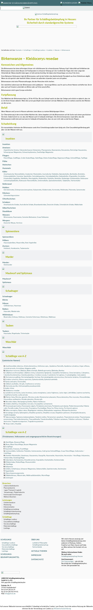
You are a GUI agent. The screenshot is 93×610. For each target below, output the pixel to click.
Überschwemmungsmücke (15, 473)
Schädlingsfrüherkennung (12, 511)
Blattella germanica (44, 370)
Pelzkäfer (50, 178)
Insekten (50, 50)
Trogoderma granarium (35, 421)
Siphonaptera (23, 413)
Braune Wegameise (30, 444)
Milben (6, 240)
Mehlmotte (64, 190)
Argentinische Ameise (11, 150)
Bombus (61, 370)
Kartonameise (18, 460)
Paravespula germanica (13, 406)
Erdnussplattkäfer (10, 176)
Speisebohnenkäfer (55, 181)
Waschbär (7, 347)
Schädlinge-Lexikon (39, 50)
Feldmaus (22, 317)
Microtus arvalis (33, 397)
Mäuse (6, 303)
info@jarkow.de (10, 594)
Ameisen (7, 148)
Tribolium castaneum (60, 419)
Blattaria (23, 370)
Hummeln (7, 168)
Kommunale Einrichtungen (13, 495)
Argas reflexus (84, 366)
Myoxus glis (38, 399)
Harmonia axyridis (12, 386)
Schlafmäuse (15, 469)
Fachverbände (37, 547)
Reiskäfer (58, 178)
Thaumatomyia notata (71, 417)
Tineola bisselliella (46, 419)
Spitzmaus (7, 282)
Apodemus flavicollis (56, 366)
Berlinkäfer (73, 174)
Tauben (6, 331)
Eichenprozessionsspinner (23, 190)
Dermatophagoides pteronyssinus (52, 377)
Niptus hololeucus (39, 402)
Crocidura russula (40, 375)
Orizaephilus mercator (25, 404)
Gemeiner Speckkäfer (23, 176)
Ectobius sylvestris (11, 379)
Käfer (5, 172)
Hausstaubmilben (10, 243)
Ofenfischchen (9, 199)
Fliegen (6, 156)
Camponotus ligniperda (43, 373)
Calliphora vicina (29, 373)
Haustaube (7, 333)
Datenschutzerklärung (63, 609)
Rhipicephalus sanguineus (52, 410)
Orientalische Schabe (66, 205)
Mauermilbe (20, 243)
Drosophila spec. (85, 377)
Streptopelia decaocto (77, 413)
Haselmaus (25, 455)
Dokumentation (9, 507)
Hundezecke (15, 248)
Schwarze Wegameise (28, 469)
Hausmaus (17, 306)
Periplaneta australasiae (60, 406)
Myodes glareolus (27, 399)
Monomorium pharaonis (48, 397)
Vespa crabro (9, 424)
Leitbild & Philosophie (39, 543)
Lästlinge (7, 528)
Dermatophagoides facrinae (30, 377)
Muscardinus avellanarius (12, 399)
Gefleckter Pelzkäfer (23, 451)
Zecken (6, 246)
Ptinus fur (50, 408)
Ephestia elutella (37, 379)
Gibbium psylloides (11, 384)
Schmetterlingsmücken (11, 195)
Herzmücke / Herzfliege (72, 455)
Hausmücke (59, 455)
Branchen (6, 483)
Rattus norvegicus (11, 410)
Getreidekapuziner (38, 176)
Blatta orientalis (32, 370)
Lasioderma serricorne (12, 393)
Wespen (7, 220)
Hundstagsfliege (19, 458)
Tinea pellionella (34, 419)
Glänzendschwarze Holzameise (30, 150)
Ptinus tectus (58, 408)
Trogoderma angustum (19, 421)
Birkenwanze (66, 50)
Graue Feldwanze (43, 217)
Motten (6, 187)
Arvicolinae (20, 368)
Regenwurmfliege (64, 158)
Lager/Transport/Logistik (12, 490)
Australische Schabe (26, 205)
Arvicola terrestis (10, 368)
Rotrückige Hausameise (78, 150)
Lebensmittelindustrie (11, 486)
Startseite (19, 50)
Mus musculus (74, 397)
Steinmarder (8, 265)
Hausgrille (41, 455)
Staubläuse (8, 211)
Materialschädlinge (10, 526)
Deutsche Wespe (9, 223)
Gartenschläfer (10, 451)
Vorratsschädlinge (10, 524)
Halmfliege (39, 158)
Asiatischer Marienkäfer (33, 174)
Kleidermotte (46, 190)
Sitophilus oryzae (49, 413)
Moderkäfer (43, 178)
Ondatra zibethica (12, 404)
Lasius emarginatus (39, 393)
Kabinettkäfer (63, 176)
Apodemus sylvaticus (71, 366)
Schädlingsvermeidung (11, 509)
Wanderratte (15, 311)
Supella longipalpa (10, 415)
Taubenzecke (24, 248)
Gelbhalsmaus (8, 306)
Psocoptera (33, 408)
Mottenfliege (20, 462)
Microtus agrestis (21, 397)
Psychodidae (42, 408)
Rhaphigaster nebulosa (35, 410)
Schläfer (8, 469)
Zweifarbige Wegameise (45, 152)
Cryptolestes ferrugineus (55, 375)
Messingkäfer (33, 178)
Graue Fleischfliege (67, 451)
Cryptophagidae (70, 375)
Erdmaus (15, 317)
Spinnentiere (9, 237)
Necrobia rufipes (11, 402)
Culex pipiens (81, 375)
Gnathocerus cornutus (32, 384)
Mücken (7, 193)
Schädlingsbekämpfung (11, 514)
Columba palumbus (27, 375)
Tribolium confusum (75, 419)
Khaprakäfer (73, 176)
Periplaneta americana (43, 406)
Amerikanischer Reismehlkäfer (14, 174)
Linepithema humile (10, 395)
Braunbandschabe (40, 205)
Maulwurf (7, 279)
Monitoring (7, 505)
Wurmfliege (45, 475)
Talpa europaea (10, 417)
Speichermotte (52, 469)
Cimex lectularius (75, 373)
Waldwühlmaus (11, 475)
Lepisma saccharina (83, 393)
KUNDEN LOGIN (70, 3)
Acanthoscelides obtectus (14, 366)
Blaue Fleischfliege (16, 444)
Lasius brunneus (26, 393)
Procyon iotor (23, 408)
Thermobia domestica (20, 419)
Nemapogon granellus (25, 402)
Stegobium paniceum (62, 413)
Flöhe (5, 161)
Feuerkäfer (9, 449)
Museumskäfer (30, 462)
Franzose (16, 449)
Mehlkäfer (24, 178)
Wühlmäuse (8, 315)
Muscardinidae (85, 397)
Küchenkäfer (49, 460)
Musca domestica (62, 397)
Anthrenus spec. (43, 366)
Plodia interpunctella (76, 406)
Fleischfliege (8, 158)
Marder (6, 262)
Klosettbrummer (29, 460)
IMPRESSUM (36, 555)
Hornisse (19, 223)
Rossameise (65, 150)
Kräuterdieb (8, 178)
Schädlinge (27, 50)
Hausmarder (50, 455)
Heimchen (7, 165)
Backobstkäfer (64, 174)
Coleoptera (85, 373)
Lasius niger (63, 393)
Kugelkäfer (16, 178)
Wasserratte (21, 475)
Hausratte (7, 311)
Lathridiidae (72, 393)
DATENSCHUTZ (37, 559)
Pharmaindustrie (9, 488)
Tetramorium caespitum (55, 417)
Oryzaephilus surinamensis (43, 404)
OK (54, 609)
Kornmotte (56, 190)
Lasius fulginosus (52, 393)
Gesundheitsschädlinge (11, 522)
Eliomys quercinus (25, 379)
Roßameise (9, 467)
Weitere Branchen (10, 497)
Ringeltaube (16, 333)
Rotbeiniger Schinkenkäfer (71, 178)
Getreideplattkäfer (52, 176)
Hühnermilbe (8, 458)
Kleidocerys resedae (12, 390)
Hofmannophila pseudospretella (29, 386)
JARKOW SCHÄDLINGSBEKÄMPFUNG (20, 3)
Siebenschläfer (41, 469)
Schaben (7, 202)
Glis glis (21, 384)
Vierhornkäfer (75, 181)
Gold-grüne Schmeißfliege (51, 451)
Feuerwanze (17, 217)
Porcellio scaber (13, 408)
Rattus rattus (22, 410)
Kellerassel (8, 184)
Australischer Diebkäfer (50, 174)
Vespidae (18, 424)
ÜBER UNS (35, 540)
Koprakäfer (40, 460)
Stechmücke (62, 469)
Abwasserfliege (19, 442)
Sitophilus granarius (35, 413)
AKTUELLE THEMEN (39, 551)
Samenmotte (80, 190)
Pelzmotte (72, 190)
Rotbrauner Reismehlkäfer (28, 181)
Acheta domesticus (30, 366)
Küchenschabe (59, 460)
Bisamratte (7, 317)
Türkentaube (25, 333)
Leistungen (7, 500)
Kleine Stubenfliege (50, 158)
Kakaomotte (37, 190)
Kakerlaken (9, 460)
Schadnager (8, 296)
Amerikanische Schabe (11, 205)
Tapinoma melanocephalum (25, 417)
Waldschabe (78, 205)
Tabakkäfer (66, 181)
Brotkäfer (81, 174)
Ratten (6, 309)
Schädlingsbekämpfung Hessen (72, 556)
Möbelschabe (10, 462)
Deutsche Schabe (53, 205)
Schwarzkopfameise (29, 152)
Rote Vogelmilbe (30, 243)
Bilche (6, 300)
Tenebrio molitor (40, 417)
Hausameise (33, 455)
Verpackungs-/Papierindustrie (14, 492)
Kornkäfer (81, 176)
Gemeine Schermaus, (33, 317)
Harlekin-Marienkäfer (13, 455)
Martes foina (10, 397)
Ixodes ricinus (9, 388)
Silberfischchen (10, 208)
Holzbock (7, 248)
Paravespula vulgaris (29, 406)
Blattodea (55, 370)
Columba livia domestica (12, 375)
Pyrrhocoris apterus (71, 408)
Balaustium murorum (12, 370)
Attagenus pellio (30, 368)
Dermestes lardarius (72, 377)
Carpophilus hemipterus (60, 373)
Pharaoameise (46, 150)
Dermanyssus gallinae (13, 377)
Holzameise (85, 455)
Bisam (7, 444)
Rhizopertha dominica (69, 410)
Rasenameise (56, 150)
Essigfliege (9, 447)
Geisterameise (36, 451)
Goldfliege (16, 158)
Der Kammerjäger (67, 561)
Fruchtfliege (24, 449)
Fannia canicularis (11, 382)
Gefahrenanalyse (9, 502)
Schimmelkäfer (43, 181)
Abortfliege (9, 442)
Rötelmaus (44, 317)
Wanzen (57, 50)
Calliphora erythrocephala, (14, 373)
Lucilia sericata (23, 395)
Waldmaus (52, 317)
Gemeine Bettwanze (29, 217)
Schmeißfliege (75, 158)
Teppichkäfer (9, 471)
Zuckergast (9, 478)
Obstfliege (9, 464)
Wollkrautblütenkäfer (33, 475)
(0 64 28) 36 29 (9, 590)
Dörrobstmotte (9, 190)
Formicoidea (22, 382)
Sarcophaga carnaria (12, 413)
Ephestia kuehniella (50, 379)
